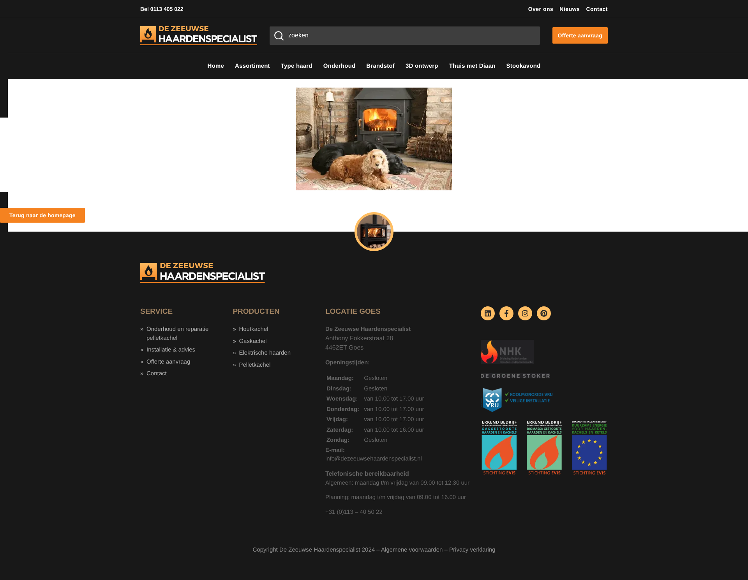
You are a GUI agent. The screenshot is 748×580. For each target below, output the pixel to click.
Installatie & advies (170, 349)
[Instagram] (525, 313)
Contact (597, 9)
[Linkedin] (488, 313)
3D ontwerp (422, 66)
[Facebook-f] (506, 313)
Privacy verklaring (472, 550)
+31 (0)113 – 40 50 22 (354, 512)
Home (216, 66)
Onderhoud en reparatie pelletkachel (177, 333)
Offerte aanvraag (168, 362)
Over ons (541, 9)
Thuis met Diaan (472, 66)
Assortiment (252, 66)
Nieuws (569, 9)
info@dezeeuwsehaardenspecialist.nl (373, 458)
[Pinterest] (544, 313)
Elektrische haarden (265, 353)
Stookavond (523, 66)
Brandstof (380, 66)
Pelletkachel (254, 365)
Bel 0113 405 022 (161, 9)
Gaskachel (252, 341)
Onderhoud (339, 66)
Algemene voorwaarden (412, 550)
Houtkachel (253, 329)
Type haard (296, 66)
